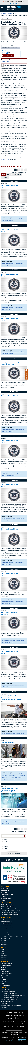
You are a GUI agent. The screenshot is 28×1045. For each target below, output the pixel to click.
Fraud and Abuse (17, 1015)
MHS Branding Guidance (6, 898)
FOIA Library (3, 969)
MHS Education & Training (7, 903)
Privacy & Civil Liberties (6, 939)
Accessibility (10, 1018)
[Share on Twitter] (5, 53)
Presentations (4, 979)
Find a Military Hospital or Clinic (7, 991)
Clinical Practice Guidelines (6, 963)
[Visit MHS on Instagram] (6, 860)
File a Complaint (4, 1007)
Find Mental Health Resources (7, 1001)
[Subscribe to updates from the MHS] (22, 860)
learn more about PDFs (15, 1041)
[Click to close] (26, 370)
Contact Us (3, 900)
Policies (2, 977)
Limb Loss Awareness (8, 742)
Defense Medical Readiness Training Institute (10, 908)
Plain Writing (18, 1024)
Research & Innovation (5, 940)
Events (5, 841)
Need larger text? (7, 18)
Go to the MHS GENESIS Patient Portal (9, 993)
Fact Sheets (3, 967)
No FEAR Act (8, 1015)
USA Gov (6, 1026)
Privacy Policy (17, 1012)
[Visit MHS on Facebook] (12, 860)
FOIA (18, 1018)
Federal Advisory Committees (7, 894)
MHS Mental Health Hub (6, 925)
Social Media (3, 957)
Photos (5, 844)
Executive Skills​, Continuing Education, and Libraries (11, 910)
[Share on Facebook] (2, 53)
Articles (5, 839)
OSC (21, 1026)
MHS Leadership (4, 888)
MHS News (3, 947)
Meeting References (5, 975)
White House (14, 1026)
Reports (2, 983)
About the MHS (5, 886)
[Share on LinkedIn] (7, 53)
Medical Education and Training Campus (9, 912)
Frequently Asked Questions (6, 973)
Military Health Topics (6, 917)
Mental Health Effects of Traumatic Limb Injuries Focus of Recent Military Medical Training (11, 698)
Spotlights (6, 846)
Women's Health (4, 944)
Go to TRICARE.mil (5, 989)
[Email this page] (9, 53)
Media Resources (4, 959)
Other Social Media (8, 55)
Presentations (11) (17, 174)
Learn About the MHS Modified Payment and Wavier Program (13, 995)
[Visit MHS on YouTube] (19, 860)
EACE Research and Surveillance (8, 775)
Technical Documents (5, 985)
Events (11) (9, 174)
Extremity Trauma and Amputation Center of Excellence (13, 60)
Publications (3, 981)
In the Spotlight (4, 955)
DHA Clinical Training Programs (7, 905)
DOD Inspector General (7, 1021)
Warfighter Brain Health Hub (6, 923)
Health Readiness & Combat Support (8, 931)
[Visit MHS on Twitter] (15, 860)
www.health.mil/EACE (5, 159)
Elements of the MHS (5, 890)
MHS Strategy (4, 892)
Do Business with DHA (5, 1003)
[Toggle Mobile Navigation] (2, 8)
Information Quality (19, 1021)
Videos (5, 848)
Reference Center (5, 961)
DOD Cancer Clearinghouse (6, 921)
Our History (3, 896)
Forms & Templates (5, 971)
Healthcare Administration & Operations (9, 929)
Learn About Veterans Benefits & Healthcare (9, 997)
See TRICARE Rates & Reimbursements (9, 999)
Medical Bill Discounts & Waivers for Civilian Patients (11, 937)
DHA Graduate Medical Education (7, 907)
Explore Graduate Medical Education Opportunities (11, 1005)
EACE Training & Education (7, 220)
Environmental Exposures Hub (7, 927)
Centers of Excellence (5, 933)
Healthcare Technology (6, 822)
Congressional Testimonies (6, 965)
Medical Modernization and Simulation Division (10, 914)
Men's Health (3, 942)
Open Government (9, 1024)
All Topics (3, 919)
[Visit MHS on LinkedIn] (9, 860)
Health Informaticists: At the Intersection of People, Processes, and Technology (9, 790)
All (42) (3, 174)
